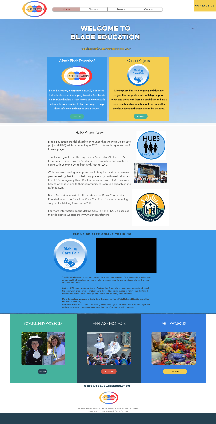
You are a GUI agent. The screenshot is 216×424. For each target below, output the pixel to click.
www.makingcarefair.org (95, 214)
